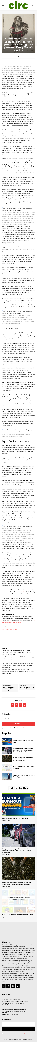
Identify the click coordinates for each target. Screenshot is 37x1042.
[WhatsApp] (24, 705)
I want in (17, 723)
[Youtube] (18, 986)
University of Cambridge (9, 629)
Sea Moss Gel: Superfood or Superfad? (27, 688)
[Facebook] (12, 705)
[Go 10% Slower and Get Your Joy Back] (7, 741)
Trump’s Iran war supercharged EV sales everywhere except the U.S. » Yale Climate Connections (23, 750)
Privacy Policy (21, 727)
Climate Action (6, 1007)
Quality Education (7, 999)
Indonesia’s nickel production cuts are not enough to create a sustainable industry (23, 758)
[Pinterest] (20, 705)
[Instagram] (8, 986)
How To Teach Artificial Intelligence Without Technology (9, 689)
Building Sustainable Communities (18, 38)
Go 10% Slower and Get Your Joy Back (15, 818)
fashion (23, 592)
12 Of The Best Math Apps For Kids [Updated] (17, 914)
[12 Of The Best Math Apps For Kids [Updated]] (7, 767)
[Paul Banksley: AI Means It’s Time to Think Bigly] (7, 776)
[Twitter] (16, 705)
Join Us (17, 1029)
